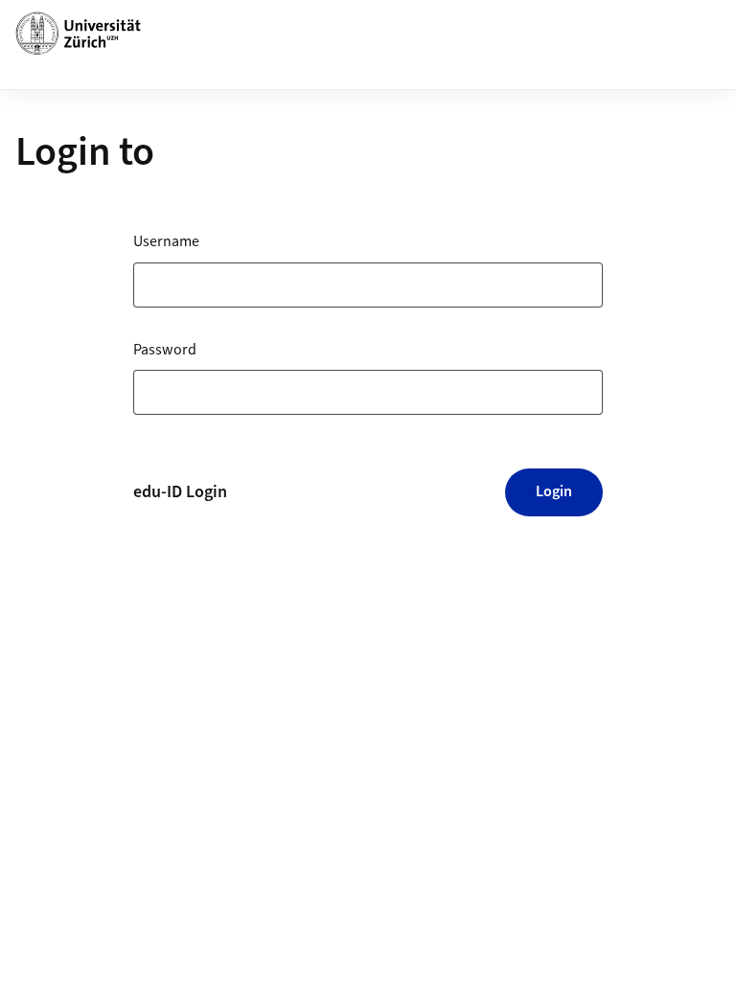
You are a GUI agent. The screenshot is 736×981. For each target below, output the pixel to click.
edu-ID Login (180, 492)
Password (164, 349)
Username (166, 241)
